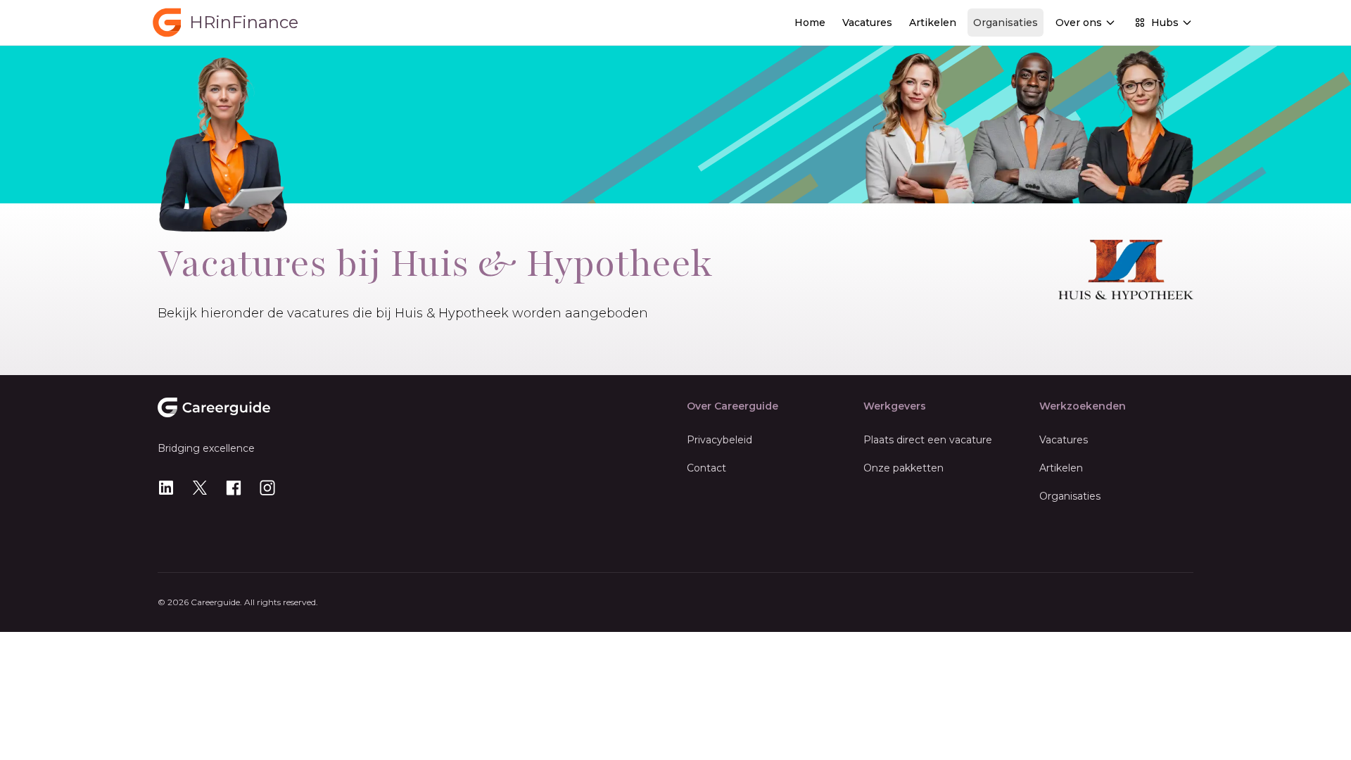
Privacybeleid (719, 439)
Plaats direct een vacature (927, 439)
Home (809, 22)
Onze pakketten (903, 468)
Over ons (1078, 22)
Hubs (1165, 22)
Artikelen (932, 22)
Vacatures (867, 22)
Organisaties (1005, 22)
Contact (706, 468)
